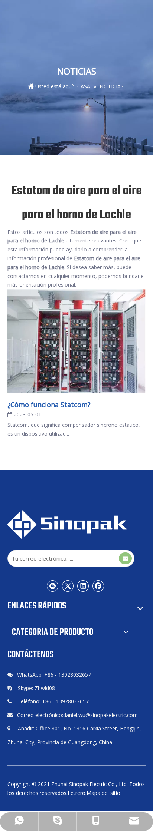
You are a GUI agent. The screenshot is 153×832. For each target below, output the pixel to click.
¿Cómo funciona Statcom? (49, 404)
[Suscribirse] (125, 558)
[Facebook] (98, 586)
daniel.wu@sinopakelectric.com (100, 715)
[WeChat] (53, 586)
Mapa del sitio (103, 792)
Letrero (76, 792)
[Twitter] (68, 586)
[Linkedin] (83, 586)
